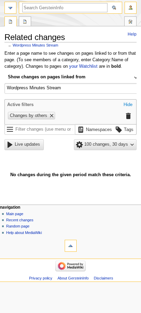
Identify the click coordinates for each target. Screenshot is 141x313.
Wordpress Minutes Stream (35, 45)
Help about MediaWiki (24, 233)
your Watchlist (83, 66)
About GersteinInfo (73, 278)
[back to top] (71, 246)
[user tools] (131, 8)
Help (132, 34)
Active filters (20, 104)
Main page (14, 214)
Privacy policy (40, 278)
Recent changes (20, 220)
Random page (17, 226)
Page (10, 22)
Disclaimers (103, 278)
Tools (130, 22)
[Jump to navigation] (10, 8)
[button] (128, 105)
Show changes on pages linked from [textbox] (47, 77)
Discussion (25, 22)
